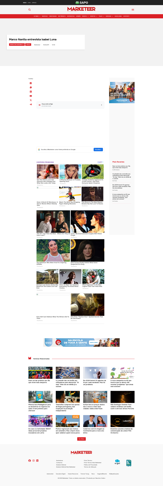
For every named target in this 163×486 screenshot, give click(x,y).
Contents (126, 16)
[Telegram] (31, 104)
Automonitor (50, 474)
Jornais (34, 2)
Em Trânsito (62, 16)
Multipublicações (114, 474)
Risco (93, 474)
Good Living (118, 16)
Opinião (78, 16)
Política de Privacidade (90, 465)
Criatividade (53, 16)
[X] (31, 100)
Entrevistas (70, 16)
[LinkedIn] (31, 91)
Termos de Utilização (90, 467)
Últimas (36, 16)
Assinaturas (59, 460)
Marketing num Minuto (17, 44)
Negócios (45, 16)
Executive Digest (60, 474)
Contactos (59, 462)
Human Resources (73, 474)
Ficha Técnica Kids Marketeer (92, 462)
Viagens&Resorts (102, 474)
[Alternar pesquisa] (29, 10)
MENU (24, 2)
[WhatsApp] (31, 87)
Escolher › (98, 149)
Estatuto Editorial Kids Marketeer (65, 467)
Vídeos (28, 44)
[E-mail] (31, 96)
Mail (29, 2)
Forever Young (85, 474)
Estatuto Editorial (61, 465)
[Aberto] (133, 9)
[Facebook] (31, 83)
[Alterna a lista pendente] (39, 16)
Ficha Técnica (88, 460)
